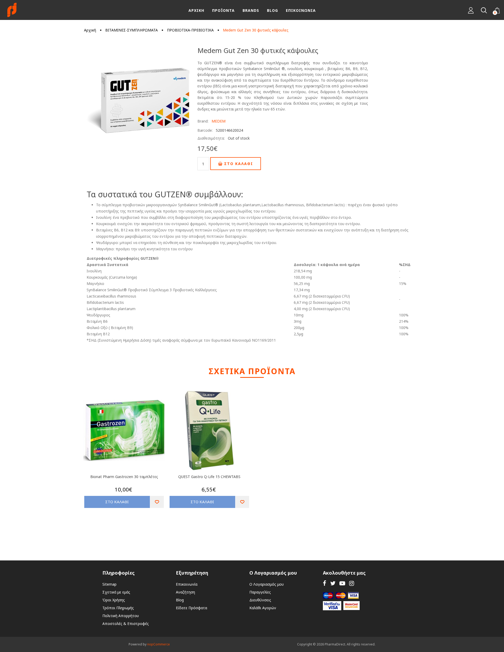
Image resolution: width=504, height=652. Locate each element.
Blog (180, 599)
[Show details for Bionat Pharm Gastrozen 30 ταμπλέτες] (124, 430)
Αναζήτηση (185, 592)
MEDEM (218, 121)
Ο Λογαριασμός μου (266, 584)
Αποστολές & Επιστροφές (125, 623)
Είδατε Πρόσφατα (191, 607)
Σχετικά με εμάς (116, 592)
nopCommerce (158, 644)
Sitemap (109, 584)
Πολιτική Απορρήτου (120, 615)
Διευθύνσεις (260, 599)
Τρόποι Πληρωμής (118, 607)
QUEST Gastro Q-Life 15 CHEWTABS (209, 476)
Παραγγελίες (260, 592)
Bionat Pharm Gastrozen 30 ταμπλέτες (124, 476)
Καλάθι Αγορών (262, 607)
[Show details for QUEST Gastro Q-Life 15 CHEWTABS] (209, 430)
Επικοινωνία (186, 584)
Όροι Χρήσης (113, 599)
